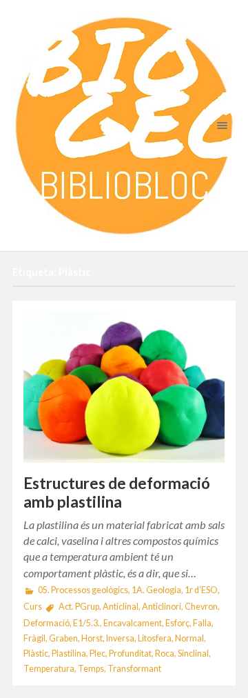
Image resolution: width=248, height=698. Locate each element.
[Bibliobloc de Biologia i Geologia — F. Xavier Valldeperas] (124, 125)
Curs (32, 606)
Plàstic (35, 653)
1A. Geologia (156, 590)
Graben (63, 638)
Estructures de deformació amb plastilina (116, 492)
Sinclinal (193, 653)
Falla (202, 623)
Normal (189, 638)
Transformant (134, 669)
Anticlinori (161, 606)
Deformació (46, 623)
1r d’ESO (201, 590)
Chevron (201, 606)
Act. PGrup (79, 606)
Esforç (177, 623)
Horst (92, 638)
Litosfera (155, 638)
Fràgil (34, 638)
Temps (91, 669)
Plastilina (69, 653)
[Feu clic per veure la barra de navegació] (219, 125)
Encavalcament (132, 623)
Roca (164, 653)
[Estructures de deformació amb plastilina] (124, 387)
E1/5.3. (86, 623)
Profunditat (130, 653)
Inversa (120, 638)
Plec (97, 653)
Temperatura (48, 669)
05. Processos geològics (83, 590)
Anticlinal (120, 606)
